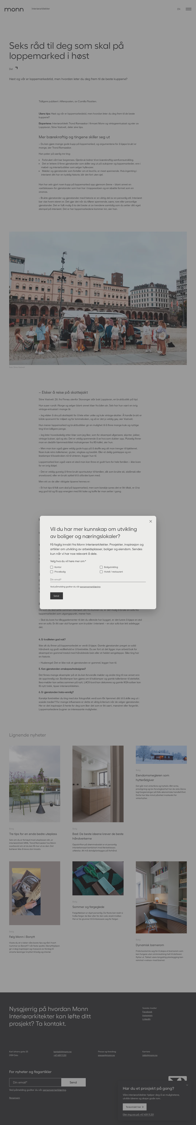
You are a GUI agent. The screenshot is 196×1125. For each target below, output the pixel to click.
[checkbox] (98, 569)
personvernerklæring (90, 586)
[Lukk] (150, 521)
